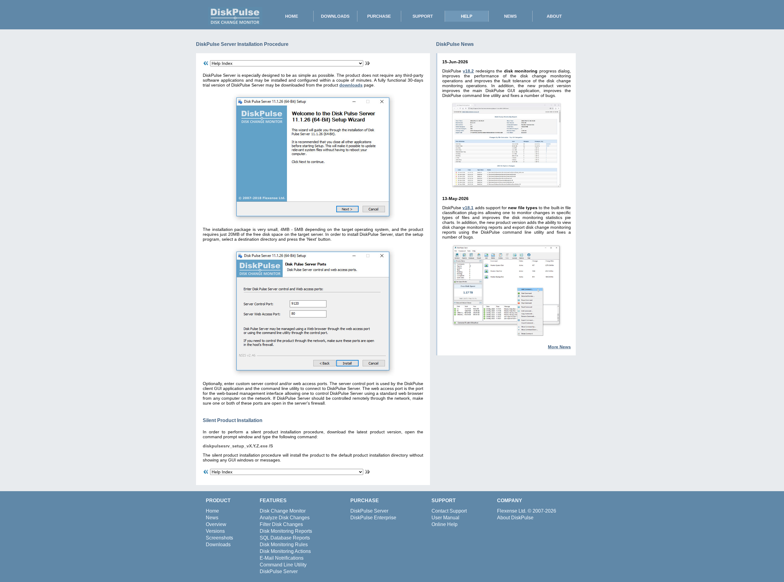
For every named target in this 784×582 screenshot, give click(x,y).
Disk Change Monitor (283, 510)
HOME (291, 16)
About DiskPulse (515, 517)
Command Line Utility (283, 564)
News (212, 517)
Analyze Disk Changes (285, 517)
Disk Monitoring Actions (285, 551)
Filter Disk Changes (281, 524)
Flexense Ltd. (511, 510)
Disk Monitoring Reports (286, 531)
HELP (466, 16)
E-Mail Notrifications (281, 558)
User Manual (445, 517)
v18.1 (467, 207)
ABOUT (554, 16)
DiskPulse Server (279, 571)
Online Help (445, 524)
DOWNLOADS (335, 16)
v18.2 (468, 71)
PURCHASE (379, 16)
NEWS (510, 16)
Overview (216, 524)
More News (559, 346)
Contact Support (449, 510)
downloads (351, 85)
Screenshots (219, 537)
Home (212, 510)
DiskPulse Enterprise (373, 517)
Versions (215, 531)
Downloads (218, 544)
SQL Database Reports (285, 537)
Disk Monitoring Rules (284, 544)
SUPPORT (423, 16)
